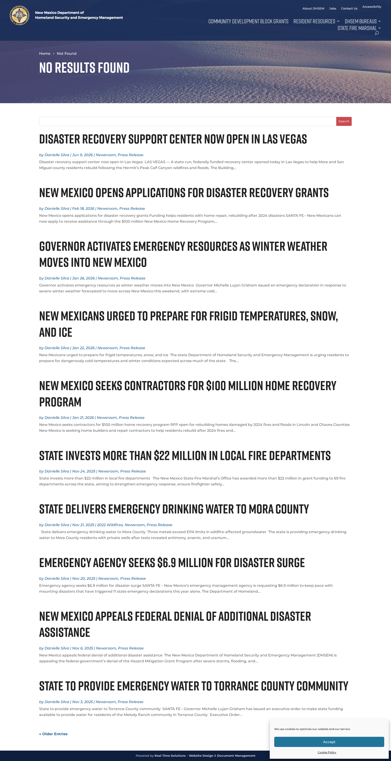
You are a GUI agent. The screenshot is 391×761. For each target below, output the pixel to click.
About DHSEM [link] (313, 8)
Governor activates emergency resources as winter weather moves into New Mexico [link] (183, 254)
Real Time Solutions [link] (170, 755)
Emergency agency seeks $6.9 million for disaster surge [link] (172, 562)
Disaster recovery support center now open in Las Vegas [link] (173, 139)
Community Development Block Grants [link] (248, 21)
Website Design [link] (201, 755)
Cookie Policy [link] (327, 752)
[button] (344, 121)
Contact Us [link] (349, 8)
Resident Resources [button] (314, 21)
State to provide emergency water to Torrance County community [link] (194, 686)
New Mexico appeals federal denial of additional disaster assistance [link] (175, 624)
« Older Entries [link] (53, 734)
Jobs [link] (332, 8)
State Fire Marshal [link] (357, 27)
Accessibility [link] (371, 6)
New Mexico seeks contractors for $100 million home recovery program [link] (187, 393)
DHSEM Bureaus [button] (361, 21)
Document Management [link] (236, 755)
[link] (66, 24)
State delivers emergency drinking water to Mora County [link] (175, 509)
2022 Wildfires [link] (110, 525)
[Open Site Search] (377, 33)
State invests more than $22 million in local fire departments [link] (187, 455)
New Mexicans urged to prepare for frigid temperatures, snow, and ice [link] (188, 324)
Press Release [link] (130, 155)
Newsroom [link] (106, 155)
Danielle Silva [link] (57, 155)
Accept (329, 742)
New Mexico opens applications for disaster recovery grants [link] (185, 192)
